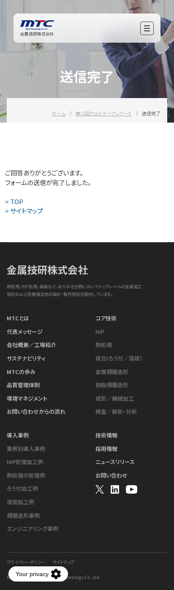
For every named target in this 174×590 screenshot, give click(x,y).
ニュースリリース (115, 462)
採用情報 (106, 448)
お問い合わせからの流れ (36, 411)
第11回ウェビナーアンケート (104, 113)
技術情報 (106, 435)
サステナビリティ (26, 358)
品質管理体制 (23, 385)
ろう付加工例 (22, 488)
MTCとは (18, 318)
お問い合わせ (111, 475)
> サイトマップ (24, 210)
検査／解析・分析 (116, 411)
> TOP (14, 201)
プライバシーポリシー (26, 562)
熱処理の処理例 (26, 475)
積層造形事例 (23, 515)
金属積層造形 (111, 372)
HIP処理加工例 (25, 462)
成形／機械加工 (114, 398)
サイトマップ (63, 562)
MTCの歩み (21, 372)
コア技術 (106, 318)
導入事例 (18, 435)
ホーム (58, 113)
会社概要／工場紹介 (31, 344)
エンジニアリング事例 (32, 528)
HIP (99, 331)
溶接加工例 (20, 502)
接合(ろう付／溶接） (119, 358)
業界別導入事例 (26, 448)
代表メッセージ (25, 331)
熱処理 (103, 344)
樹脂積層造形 (111, 385)
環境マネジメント (27, 398)
